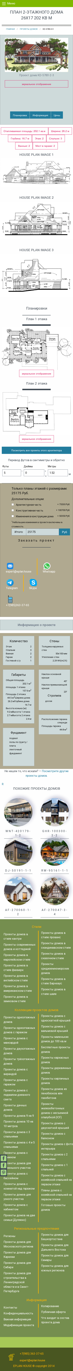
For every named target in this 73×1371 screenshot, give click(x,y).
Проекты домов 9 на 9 (19, 1115)
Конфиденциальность (18, 1313)
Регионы (9, 1236)
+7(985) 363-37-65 (32, 1353)
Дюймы (28, 466)
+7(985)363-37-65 (17, 605)
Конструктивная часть (29, 510)
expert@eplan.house (18, 571)
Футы (5, 466)
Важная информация (17, 1319)
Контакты (10, 1307)
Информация (40, 115)
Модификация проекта (19, 1325)
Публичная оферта (53, 1312)
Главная (10, 29)
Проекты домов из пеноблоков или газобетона (54, 1093)
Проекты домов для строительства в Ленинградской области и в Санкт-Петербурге (17, 1282)
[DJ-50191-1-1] (18, 851)
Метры (52, 466)
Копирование (50, 1306)
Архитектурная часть (28, 504)
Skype (33, 588)
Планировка (20, 115)
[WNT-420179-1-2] (18, 812)
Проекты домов (29, 29)
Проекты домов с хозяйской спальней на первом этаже (56, 1180)
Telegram (12, 588)
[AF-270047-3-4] (55, 890)
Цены (57, 115)
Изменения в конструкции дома (35, 516)
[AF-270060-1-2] (18, 890)
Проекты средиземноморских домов (55, 968)
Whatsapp (49, 571)
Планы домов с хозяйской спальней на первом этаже (56, 1195)
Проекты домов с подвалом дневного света (17, 1095)
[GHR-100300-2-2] (55, 812)
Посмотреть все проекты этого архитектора (36, 450)
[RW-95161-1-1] (55, 851)
